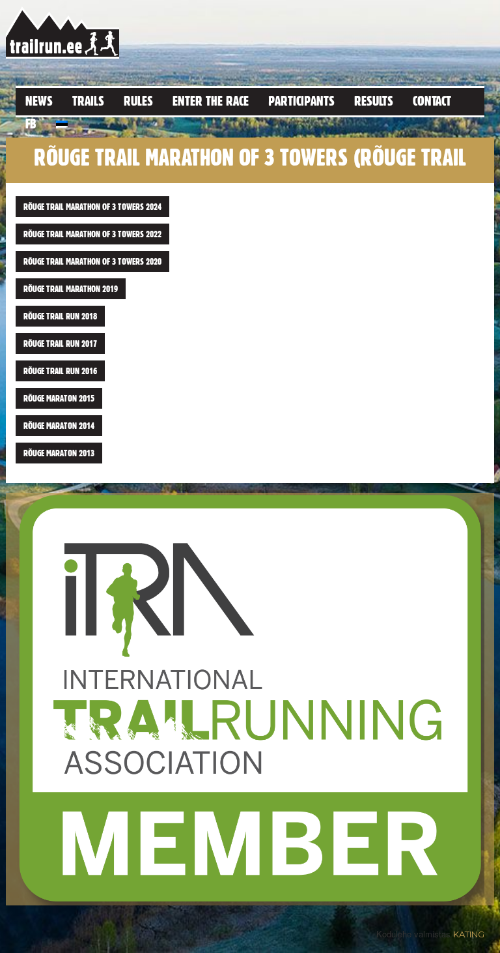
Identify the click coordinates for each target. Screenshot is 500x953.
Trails (88, 101)
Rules (138, 101)
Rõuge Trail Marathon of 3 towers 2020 (92, 261)
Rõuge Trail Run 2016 (60, 371)
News (39, 101)
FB (30, 123)
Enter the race (211, 101)
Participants (301, 101)
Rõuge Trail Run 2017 (60, 343)
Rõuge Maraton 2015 (58, 398)
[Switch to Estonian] (61, 122)
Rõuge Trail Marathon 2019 (70, 289)
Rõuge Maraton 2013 (58, 453)
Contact (432, 101)
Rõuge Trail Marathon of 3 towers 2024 (92, 206)
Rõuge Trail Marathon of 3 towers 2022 (92, 234)
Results (373, 101)
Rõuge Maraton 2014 (58, 425)
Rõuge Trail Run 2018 (60, 316)
